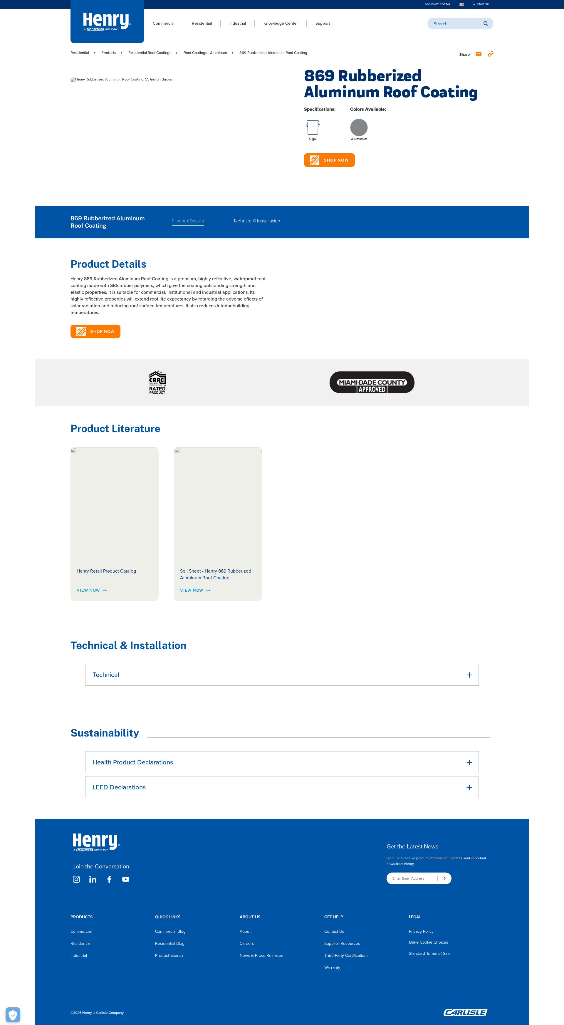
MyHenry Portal (438, 4)
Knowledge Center (280, 23)
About (245, 931)
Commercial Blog (170, 931)
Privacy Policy (421, 931)
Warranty (332, 967)
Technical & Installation (256, 221)
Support (322, 23)
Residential (202, 23)
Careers (247, 943)
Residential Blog (169, 943)
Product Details (188, 221)
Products (108, 53)
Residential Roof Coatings (149, 53)
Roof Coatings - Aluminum (205, 53)
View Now (88, 590)
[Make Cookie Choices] (13, 1014)
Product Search (169, 955)
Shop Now (336, 160)
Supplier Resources (342, 943)
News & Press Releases (261, 955)
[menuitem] (159, 23)
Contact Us (334, 931)
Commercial (163, 23)
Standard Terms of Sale (430, 953)
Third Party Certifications (346, 955)
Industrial (237, 23)
